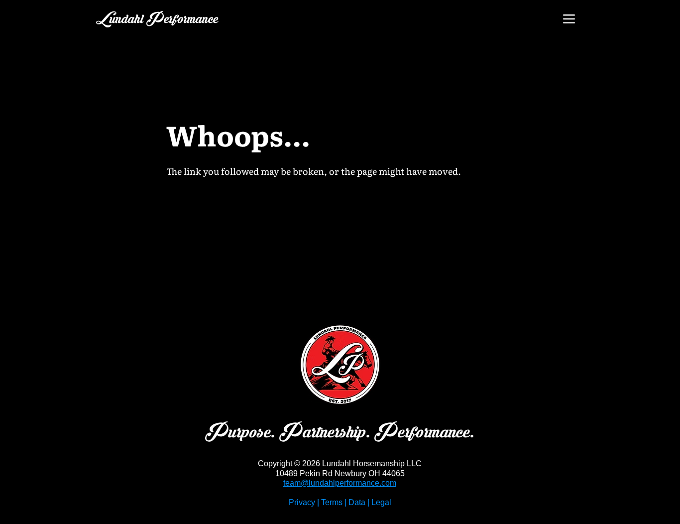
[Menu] (569, 18)
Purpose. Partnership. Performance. (340, 432)
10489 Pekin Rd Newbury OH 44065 (340, 473)
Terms (331, 502)
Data (356, 502)
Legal (381, 502)
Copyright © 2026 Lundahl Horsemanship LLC (340, 463)
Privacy (302, 502)
